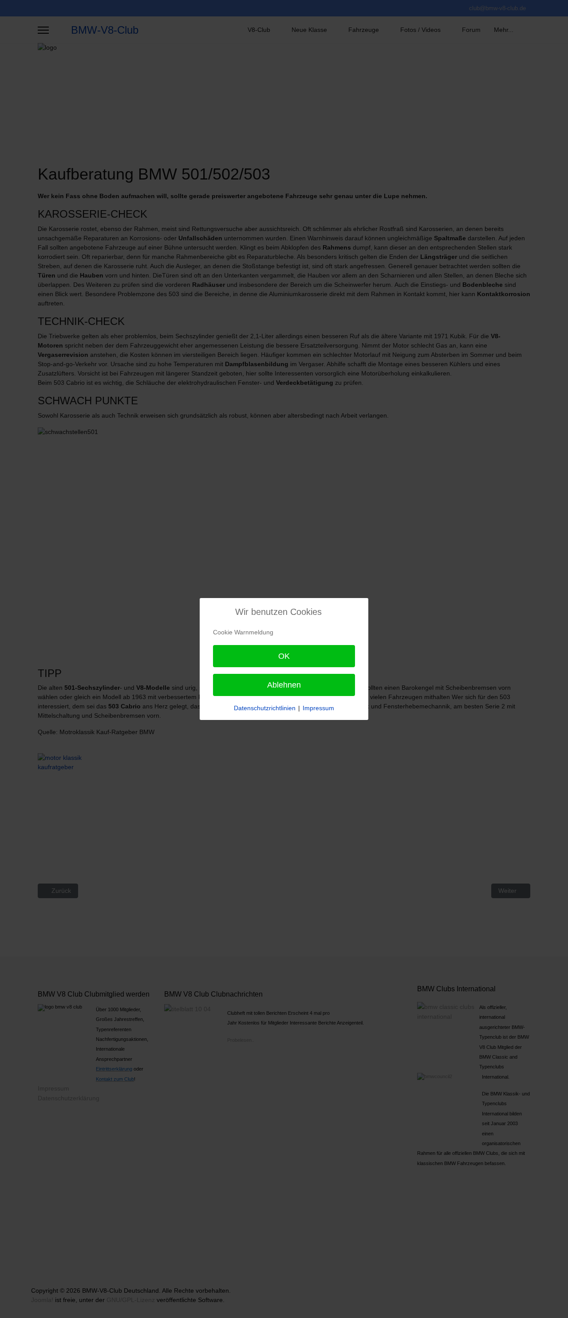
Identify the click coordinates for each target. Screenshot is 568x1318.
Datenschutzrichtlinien (265, 708)
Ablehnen (284, 685)
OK (284, 656)
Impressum (318, 708)
